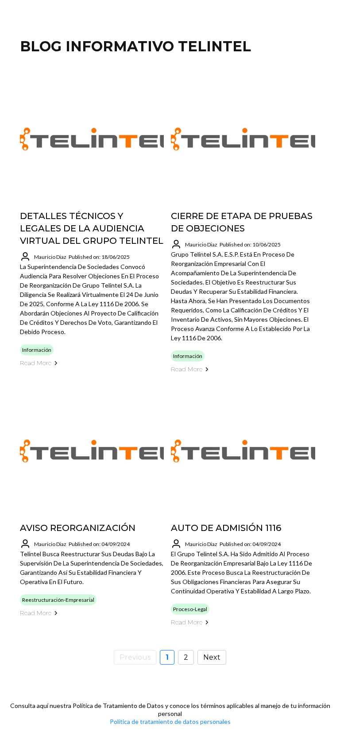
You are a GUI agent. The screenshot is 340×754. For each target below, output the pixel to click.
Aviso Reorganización (77, 528)
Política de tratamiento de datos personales (170, 721)
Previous (135, 657)
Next (211, 657)
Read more (35, 363)
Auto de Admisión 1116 (226, 528)
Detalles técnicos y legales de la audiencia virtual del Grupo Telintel (91, 228)
